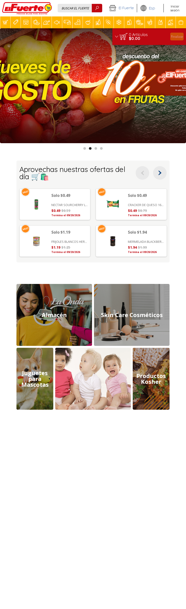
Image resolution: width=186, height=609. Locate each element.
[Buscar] (97, 8)
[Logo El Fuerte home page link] (27, 8)
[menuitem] (5, 22)
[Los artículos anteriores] (142, 173)
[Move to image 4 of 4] (101, 148)
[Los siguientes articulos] (160, 173)
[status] (138, 35)
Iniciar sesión (174, 8)
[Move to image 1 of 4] (84, 148)
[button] (121, 8)
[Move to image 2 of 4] (90, 148)
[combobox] (80, 8)
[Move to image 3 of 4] (95, 148)
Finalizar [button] (177, 36)
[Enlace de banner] (93, 85)
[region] (149, 36)
